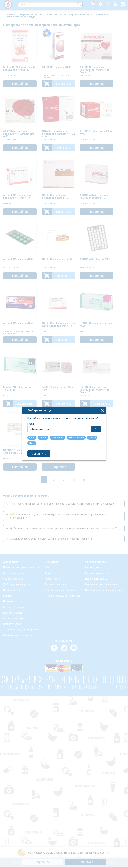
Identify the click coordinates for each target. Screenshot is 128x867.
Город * (32, 423)
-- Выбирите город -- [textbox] (41, 429)
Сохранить (39, 453)
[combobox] (64, 429)
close (102, 410)
